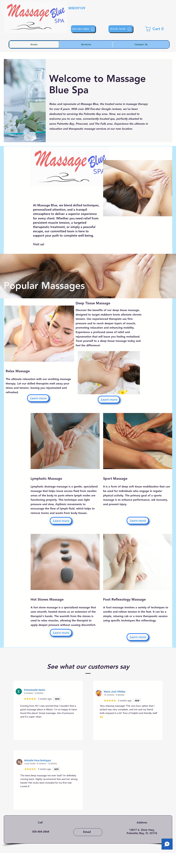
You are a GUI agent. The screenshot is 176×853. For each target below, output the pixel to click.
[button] (155, 28)
